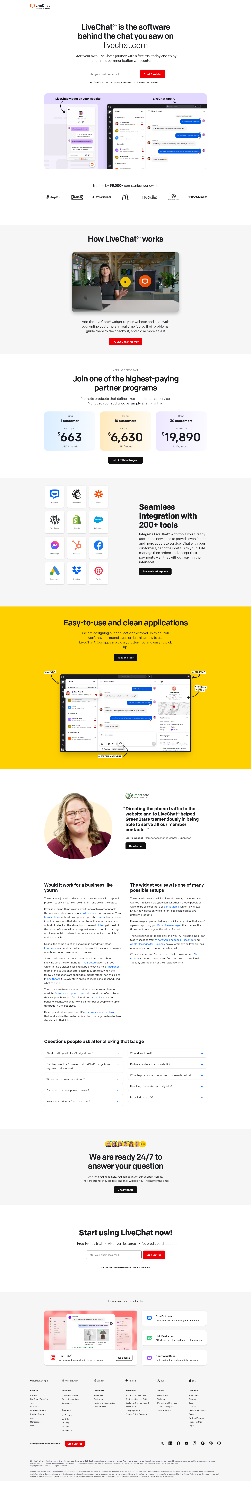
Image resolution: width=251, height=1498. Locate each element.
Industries (98, 1395)
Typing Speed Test (134, 1410)
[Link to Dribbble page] (211, 1443)
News (32, 1425)
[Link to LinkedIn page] (170, 1443)
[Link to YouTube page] (186, 1443)
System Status (164, 1410)
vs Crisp (65, 1422)
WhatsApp (161, 939)
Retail (101, 917)
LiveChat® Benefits (39, 1399)
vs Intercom (67, 1430)
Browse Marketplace (155, 571)
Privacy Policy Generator (137, 1414)
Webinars (161, 1399)
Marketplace (36, 1421)
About (194, 1395)
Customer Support (70, 1395)
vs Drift (65, 1418)
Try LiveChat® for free (125, 341)
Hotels (101, 925)
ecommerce (111, 1461)
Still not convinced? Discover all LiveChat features (125, 1267)
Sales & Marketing (70, 1399)
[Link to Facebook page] (178, 1443)
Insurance (114, 966)
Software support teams (69, 993)
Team (191, 1402)
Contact (193, 1399)
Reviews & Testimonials (104, 1402)
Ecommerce (51, 947)
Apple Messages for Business (147, 943)
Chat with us (125, 1189)
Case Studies (100, 1406)
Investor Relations (197, 1410)
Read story (135, 846)
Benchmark (131, 1406)
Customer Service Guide (137, 1399)
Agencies (96, 997)
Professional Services (167, 1402)
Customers (99, 1399)
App (32, 1418)
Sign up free (153, 1254)
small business (88, 913)
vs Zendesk (67, 1415)
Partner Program (197, 1418)
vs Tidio (65, 1426)
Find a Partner (195, 1421)
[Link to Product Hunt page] (203, 1443)
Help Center (162, 1395)
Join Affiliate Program (125, 460)
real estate (90, 962)
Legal (191, 1425)
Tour (32, 1402)
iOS (162, 1380)
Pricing (33, 1395)
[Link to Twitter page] (162, 1443)
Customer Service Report (137, 1402)
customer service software (100, 1012)
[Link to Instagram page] (194, 1443)
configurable (171, 906)
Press (191, 1414)
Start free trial (152, 74)
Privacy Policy (168, 1476)
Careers (192, 1406)
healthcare (53, 978)
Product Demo (37, 1414)
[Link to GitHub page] (219, 1443)
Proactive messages (169, 925)
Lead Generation (38, 1410)
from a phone (52, 917)
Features (34, 1406)
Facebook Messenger (181, 939)
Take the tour (126, 657)
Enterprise (67, 1402)
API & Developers (165, 1406)
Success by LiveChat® (136, 1395)
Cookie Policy (188, 1474)
